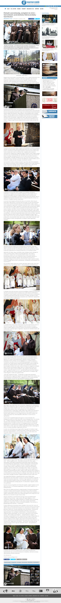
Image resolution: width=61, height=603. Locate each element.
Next (57, 591)
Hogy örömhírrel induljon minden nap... (49, 66)
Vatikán (48, 84)
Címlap (14, 595)
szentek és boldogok (46, 83)
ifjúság (53, 88)
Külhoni (19, 9)
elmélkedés (54, 85)
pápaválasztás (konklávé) (47, 79)
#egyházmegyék (7, 562)
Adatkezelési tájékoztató (36, 601)
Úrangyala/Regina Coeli (47, 88)
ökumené (49, 82)
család (54, 79)
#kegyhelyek (13, 562)
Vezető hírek (45, 13)
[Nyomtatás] (24, 559)
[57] (22, 44)
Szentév (51, 84)
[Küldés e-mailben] (18, 559)
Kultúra (41, 9)
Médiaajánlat (26, 601)
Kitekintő (24, 9)
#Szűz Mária (30, 562)
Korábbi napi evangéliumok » (52, 75)
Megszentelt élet (30, 9)
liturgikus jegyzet (48, 85)
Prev (4, 591)
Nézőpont (37, 9)
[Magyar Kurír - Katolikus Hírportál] (30, 4)
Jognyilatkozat (31, 601)
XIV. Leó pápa (13, 9)
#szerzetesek (24, 562)
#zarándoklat (36, 562)
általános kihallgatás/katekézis (48, 89)
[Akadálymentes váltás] (45, 6)
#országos (19, 562)
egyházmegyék (46, 81)
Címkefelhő (45, 77)
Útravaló (52, 82)
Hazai (8, 9)
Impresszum (22, 601)
